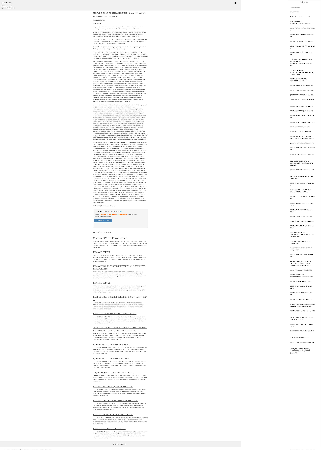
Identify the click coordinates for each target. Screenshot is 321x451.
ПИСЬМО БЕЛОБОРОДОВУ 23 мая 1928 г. (302, 111)
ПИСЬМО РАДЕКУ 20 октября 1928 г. (301, 281)
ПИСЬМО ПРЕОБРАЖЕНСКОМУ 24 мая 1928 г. (115, 400)
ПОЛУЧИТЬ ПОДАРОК (103, 220)
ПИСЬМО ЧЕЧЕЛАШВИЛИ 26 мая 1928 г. (302, 122)
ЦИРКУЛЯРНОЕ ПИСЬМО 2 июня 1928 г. (302, 143)
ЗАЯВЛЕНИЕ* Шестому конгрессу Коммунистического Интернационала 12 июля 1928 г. (301, 163)
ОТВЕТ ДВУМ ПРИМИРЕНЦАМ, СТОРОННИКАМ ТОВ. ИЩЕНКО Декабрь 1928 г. (300, 351)
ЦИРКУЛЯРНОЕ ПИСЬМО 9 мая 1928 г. (301, 90)
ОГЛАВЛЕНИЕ (294, 12)
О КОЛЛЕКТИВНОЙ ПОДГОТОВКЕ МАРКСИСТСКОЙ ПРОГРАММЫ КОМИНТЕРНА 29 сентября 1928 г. (301, 263)
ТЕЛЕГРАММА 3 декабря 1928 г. (299, 337)
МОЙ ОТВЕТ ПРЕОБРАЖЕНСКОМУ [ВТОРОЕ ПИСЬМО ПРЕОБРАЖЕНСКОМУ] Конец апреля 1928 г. (120, 329)
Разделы (123, 444)
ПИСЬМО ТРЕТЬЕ (101, 252)
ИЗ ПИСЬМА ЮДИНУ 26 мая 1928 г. (300, 131)
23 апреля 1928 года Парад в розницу (110, 238)
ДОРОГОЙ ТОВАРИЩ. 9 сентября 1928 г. (302, 221)
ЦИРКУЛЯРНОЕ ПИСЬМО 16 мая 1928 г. (113, 372)
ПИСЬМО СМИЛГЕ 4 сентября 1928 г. (301, 216)
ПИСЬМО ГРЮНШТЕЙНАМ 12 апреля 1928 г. (115, 313)
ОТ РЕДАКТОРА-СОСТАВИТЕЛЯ (300, 16)
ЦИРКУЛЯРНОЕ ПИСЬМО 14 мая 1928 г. (302, 95)
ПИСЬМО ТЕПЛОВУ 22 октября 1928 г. (301, 299)
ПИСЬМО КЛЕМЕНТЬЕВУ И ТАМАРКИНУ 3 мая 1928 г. (303, 449)
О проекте (116, 444)
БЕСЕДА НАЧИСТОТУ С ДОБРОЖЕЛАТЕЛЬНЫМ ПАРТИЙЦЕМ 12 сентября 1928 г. (302, 234)
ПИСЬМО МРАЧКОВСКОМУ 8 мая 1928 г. (302, 85)
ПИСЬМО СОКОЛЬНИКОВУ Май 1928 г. (302, 106)
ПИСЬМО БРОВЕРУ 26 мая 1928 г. (300, 127)
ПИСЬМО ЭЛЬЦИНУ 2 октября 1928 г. (301, 270)
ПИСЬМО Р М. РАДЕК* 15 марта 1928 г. (301, 41)
